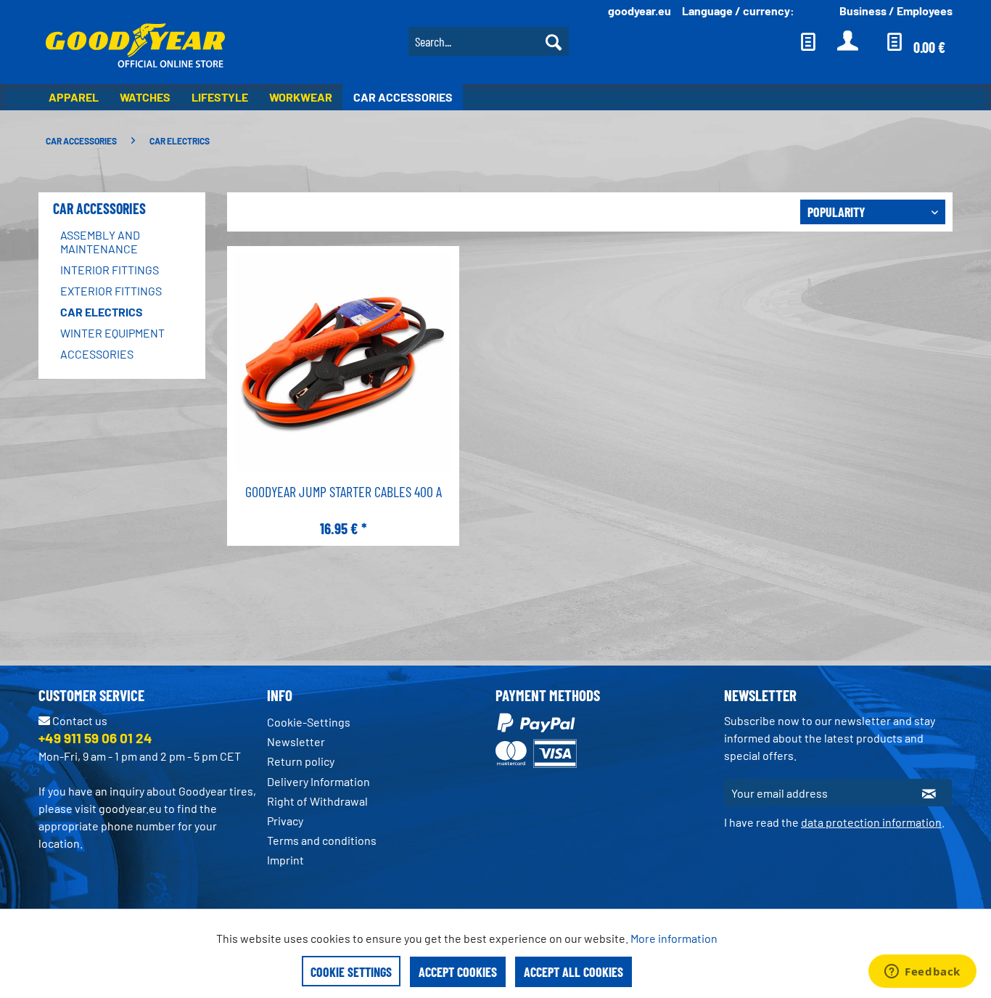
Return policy (300, 761)
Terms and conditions (322, 840)
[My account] (848, 41)
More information (673, 938)
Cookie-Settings (308, 722)
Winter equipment (112, 333)
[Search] (553, 41)
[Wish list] (808, 41)
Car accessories (99, 208)
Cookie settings (351, 972)
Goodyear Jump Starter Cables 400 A (343, 491)
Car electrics (101, 312)
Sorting (771, 211)
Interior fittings (109, 270)
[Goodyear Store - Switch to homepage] (135, 47)
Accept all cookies (573, 972)
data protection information (871, 822)
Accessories (96, 354)
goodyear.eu (639, 10)
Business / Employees (896, 10)
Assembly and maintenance (100, 241)
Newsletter (296, 741)
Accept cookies (458, 972)
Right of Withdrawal (317, 801)
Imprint (285, 860)
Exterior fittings (111, 291)
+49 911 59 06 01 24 (95, 737)
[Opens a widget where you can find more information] (922, 972)
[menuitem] (488, 39)
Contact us (78, 720)
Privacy (285, 820)
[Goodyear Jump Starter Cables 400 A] (343, 363)
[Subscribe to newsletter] (929, 792)
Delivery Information (318, 781)
